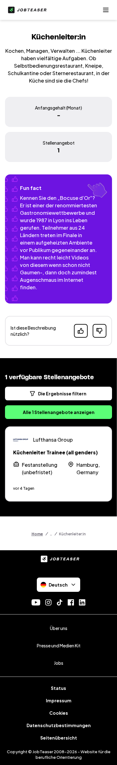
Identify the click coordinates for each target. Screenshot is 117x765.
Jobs (58, 663)
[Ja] (81, 331)
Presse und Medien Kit (58, 645)
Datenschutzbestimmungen (59, 725)
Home (37, 534)
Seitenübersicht (58, 737)
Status (58, 688)
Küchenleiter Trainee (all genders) (55, 452)
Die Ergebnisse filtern (62, 393)
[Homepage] (26, 10)
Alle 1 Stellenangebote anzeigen (59, 412)
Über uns (58, 628)
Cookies (58, 713)
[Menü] (105, 10)
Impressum (58, 700)
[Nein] (99, 331)
